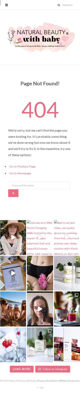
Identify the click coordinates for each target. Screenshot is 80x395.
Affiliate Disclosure (68, 380)
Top (41, 387)
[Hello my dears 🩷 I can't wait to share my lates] (67, 273)
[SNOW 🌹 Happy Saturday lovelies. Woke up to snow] (13, 344)
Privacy (41, 380)
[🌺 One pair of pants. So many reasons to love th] (40, 273)
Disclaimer (51, 380)
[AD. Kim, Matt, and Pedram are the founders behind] (13, 237)
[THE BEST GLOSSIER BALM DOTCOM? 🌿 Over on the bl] (67, 344)
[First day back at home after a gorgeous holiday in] (13, 308)
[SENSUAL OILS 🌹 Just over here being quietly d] (67, 308)
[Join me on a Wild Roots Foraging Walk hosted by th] (40, 237)
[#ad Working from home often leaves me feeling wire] (13, 273)
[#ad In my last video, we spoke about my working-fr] (67, 237)
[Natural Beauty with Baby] (40, 37)
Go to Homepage (20, 173)
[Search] (59, 5)
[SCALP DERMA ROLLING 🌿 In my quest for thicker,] (40, 308)
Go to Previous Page (22, 166)
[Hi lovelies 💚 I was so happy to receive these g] (40, 344)
